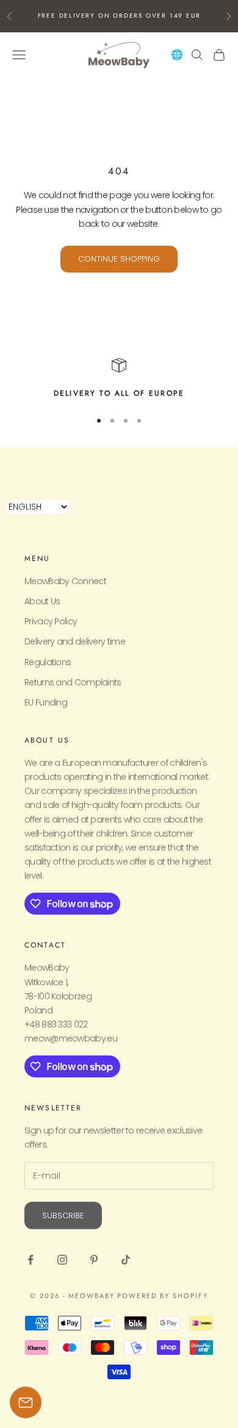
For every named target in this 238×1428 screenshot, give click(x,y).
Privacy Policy (50, 621)
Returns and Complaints (72, 682)
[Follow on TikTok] (126, 1260)
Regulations (47, 662)
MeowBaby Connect (65, 581)
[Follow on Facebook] (30, 1260)
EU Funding (45, 702)
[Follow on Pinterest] (94, 1260)
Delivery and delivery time (74, 641)
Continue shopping (119, 259)
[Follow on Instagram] (62, 1260)
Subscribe (63, 1215)
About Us (42, 601)
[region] (119, 378)
